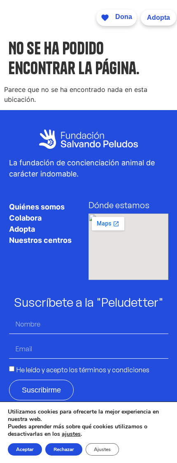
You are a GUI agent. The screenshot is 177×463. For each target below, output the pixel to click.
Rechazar (64, 449)
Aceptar (25, 449)
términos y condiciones (114, 369)
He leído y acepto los (82, 369)
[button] (82, 17)
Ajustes (102, 449)
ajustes (71, 434)
